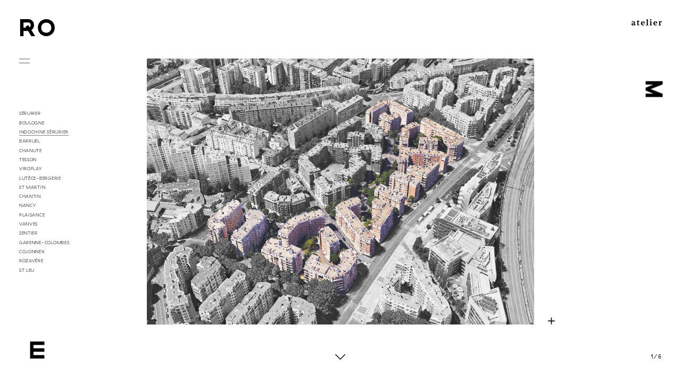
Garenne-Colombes (44, 242)
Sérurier (30, 113)
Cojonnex (32, 251)
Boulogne (32, 123)
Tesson (28, 159)
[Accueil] (37, 27)
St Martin (32, 187)
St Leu (27, 270)
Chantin (30, 196)
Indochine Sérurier (44, 132)
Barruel (29, 141)
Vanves (28, 224)
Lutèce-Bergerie (40, 178)
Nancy (27, 205)
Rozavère (31, 260)
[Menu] (24, 62)
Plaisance (32, 215)
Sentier (28, 233)
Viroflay (30, 168)
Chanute (30, 150)
